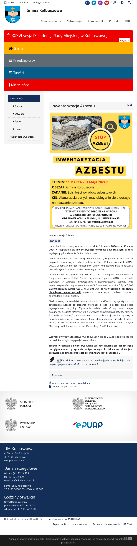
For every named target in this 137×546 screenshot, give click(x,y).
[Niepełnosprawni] (114, 2)
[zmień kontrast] (122, 2)
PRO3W (127, 524)
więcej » (124, 40)
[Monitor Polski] (21, 403)
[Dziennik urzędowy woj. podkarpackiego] (88, 403)
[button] (129, 2)
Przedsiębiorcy (24, 60)
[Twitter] (94, 3)
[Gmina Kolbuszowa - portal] (12, 14)
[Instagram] (100, 3)
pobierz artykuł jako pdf (64, 386)
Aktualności (74, 21)
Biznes (18, 129)
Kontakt (114, 21)
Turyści (18, 72)
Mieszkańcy (20, 84)
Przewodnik (95, 21)
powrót (58, 375)
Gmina (18, 48)
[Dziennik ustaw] (21, 424)
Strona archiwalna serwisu (107, 524)
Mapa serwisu (80, 524)
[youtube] (106, 3)
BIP (127, 21)
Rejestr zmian (60, 524)
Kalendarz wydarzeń (22, 137)
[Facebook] (87, 3)
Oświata (19, 114)
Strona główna (51, 21)
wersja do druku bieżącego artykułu (70, 383)
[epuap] (88, 424)
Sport (18, 121)
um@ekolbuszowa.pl (22, 480)
